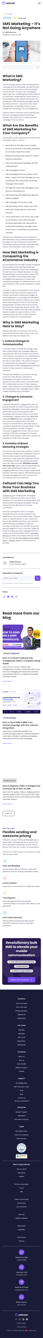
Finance (21, 1241)
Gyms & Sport (21, 1169)
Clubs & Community (21, 1199)
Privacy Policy (21, 1323)
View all (8, 813)
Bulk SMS (21, 1030)
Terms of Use (21, 1327)
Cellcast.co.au (8, 495)
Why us (21, 1060)
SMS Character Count (21, 1087)
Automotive (21, 1203)
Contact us (22, 1098)
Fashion (21, 1177)
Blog (21, 1094)
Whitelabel (21, 1116)
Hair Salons (21, 1173)
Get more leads (21, 1003)
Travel (21, 1188)
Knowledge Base (21, 1083)
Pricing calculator (22, 1011)
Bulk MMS (21, 1034)
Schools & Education (21, 1184)
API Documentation (21, 1101)
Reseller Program (21, 1112)
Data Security (21, 1139)
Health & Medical (21, 1218)
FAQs (21, 1090)
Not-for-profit (21, 1207)
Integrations (21, 1018)
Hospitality (21, 1230)
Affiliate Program (21, 1068)
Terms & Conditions (21, 1135)
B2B (21, 1192)
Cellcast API (21, 1015)
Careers (21, 1071)
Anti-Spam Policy (22, 1131)
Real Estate (21, 1226)
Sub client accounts (21, 1119)
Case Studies (21, 1064)
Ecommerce (21, 1237)
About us (21, 1057)
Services (21, 1214)
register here (14, 540)
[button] (39, 3)
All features (22, 1045)
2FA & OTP (21, 1037)
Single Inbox (21, 1041)
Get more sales (21, 1007)
